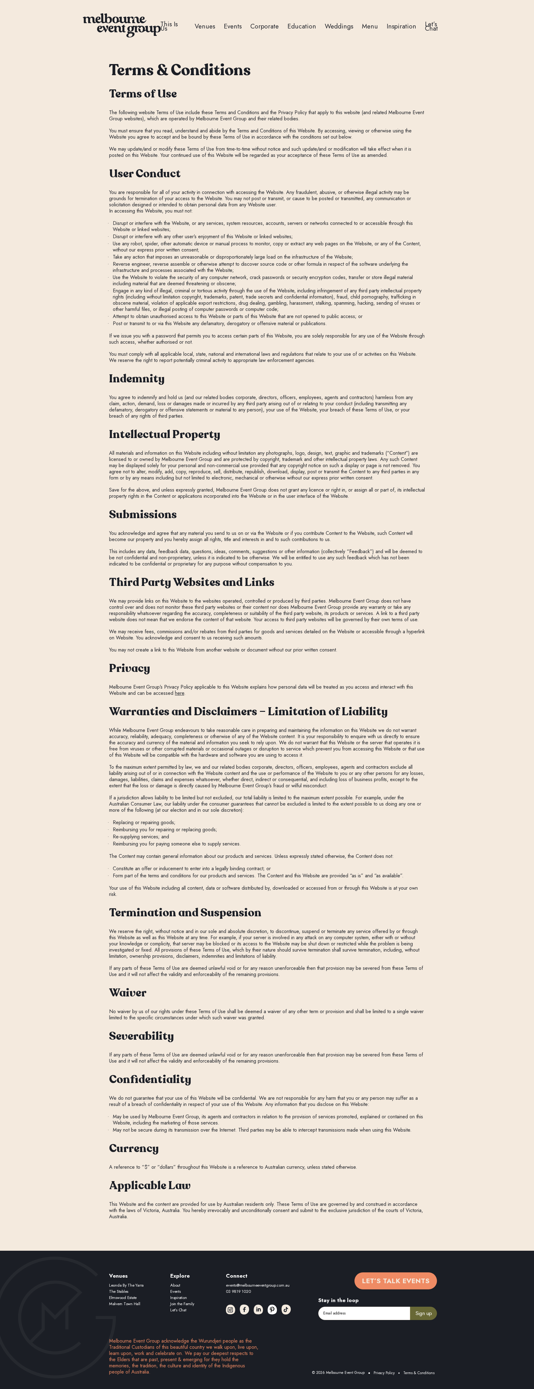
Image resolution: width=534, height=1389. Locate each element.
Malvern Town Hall (124, 1304)
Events (233, 26)
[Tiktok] (286, 1309)
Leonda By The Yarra (126, 1285)
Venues (205, 26)
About (175, 1285)
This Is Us (169, 26)
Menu (370, 26)
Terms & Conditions (418, 1373)
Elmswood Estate (123, 1298)
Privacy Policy (384, 1373)
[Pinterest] (272, 1309)
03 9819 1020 (238, 1291)
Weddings (339, 26)
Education (301, 26)
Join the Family (182, 1304)
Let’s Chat (431, 26)
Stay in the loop (338, 1300)
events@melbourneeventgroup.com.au (257, 1285)
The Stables (118, 1291)
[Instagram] (230, 1309)
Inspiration (401, 26)
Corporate (264, 26)
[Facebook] (244, 1309)
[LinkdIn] (258, 1309)
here (179, 693)
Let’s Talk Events (396, 1281)
